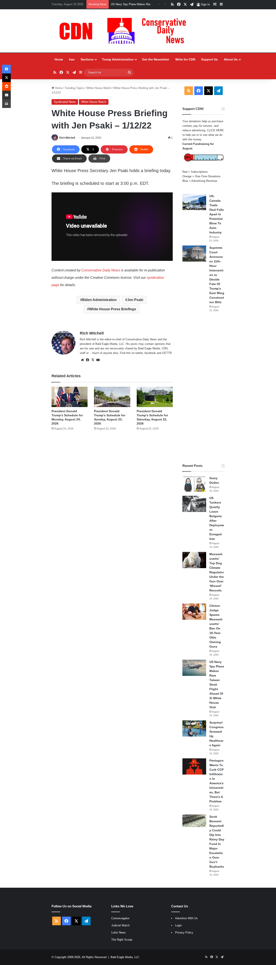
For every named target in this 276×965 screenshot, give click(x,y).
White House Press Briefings (112, 309)
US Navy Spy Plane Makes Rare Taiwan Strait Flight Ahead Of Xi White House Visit (216, 684)
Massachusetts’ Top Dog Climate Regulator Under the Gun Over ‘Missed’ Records (216, 572)
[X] (92, 360)
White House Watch (98, 88)
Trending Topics (74, 88)
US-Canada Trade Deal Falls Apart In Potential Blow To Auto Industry (216, 214)
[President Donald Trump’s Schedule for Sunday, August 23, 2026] (112, 397)
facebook (150, 353)
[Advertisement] (203, 388)
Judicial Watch (120, 925)
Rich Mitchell (67, 137)
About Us (231, 59)
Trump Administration (118, 59)
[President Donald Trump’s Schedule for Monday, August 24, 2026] (70, 397)
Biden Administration (99, 300)
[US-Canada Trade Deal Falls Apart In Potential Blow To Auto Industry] (194, 202)
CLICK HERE (215, 130)
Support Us (209, 59)
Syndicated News (65, 101)
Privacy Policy (184, 932)
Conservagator (120, 918)
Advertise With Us (186, 918)
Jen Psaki (135, 300)
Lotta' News (118, 932)
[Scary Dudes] (194, 484)
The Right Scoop (121, 939)
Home (59, 59)
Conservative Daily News (100, 270)
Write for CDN (185, 59)
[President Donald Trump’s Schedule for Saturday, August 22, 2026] (155, 397)
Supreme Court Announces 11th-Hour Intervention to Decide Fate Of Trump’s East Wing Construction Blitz (216, 275)
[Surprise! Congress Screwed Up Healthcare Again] (194, 728)
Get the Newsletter (155, 59)
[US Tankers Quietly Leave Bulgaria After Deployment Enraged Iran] (194, 504)
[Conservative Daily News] (125, 31)
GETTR (167, 353)
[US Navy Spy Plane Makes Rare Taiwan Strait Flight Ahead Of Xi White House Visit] (194, 668)
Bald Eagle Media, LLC (125, 957)
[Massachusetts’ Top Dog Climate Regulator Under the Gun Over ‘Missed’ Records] (194, 560)
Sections (87, 59)
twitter (139, 353)
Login (178, 925)
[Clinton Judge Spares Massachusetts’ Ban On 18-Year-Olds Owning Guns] (194, 612)
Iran (72, 59)
